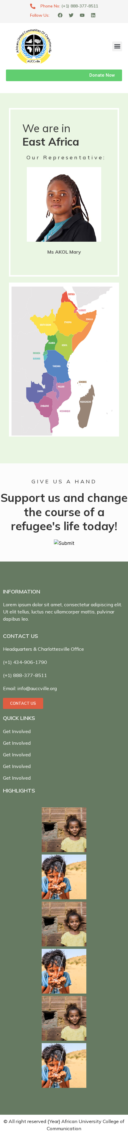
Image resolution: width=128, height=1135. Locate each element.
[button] (117, 46)
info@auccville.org (37, 688)
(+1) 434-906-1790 (25, 662)
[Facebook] (60, 15)
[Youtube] (82, 15)
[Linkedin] (93, 15)
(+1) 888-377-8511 (79, 6)
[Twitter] (71, 15)
